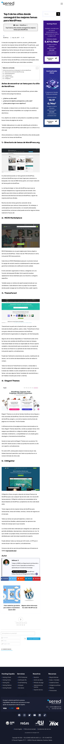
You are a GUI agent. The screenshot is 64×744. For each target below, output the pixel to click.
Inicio (16, 25)
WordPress (23, 25)
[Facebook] (19, 715)
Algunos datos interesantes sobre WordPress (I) (29, 606)
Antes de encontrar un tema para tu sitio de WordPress (17, 70)
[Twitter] (29, 715)
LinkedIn (29, 578)
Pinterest (37, 578)
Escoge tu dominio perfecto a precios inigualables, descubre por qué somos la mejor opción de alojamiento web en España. (16, 702)
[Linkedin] (40, 715)
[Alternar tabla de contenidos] (36, 68)
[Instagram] (24, 715)
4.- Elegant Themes (8, 76)
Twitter (13, 578)
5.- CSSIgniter (7, 78)
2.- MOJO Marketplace (9, 73)
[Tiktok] (45, 715)
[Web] (36, 574)
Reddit (21, 578)
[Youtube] (35, 715)
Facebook (5, 578)
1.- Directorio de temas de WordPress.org (14, 71)
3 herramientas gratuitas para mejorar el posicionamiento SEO (12, 608)
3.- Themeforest (8, 75)
